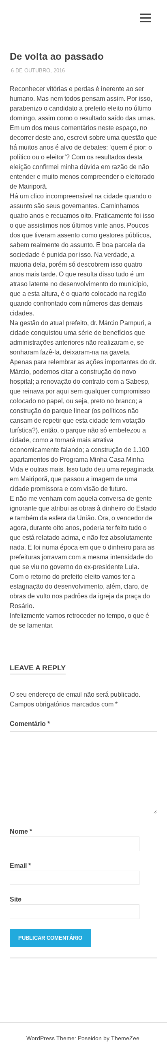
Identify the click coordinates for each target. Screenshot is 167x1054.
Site (15, 899)
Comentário (30, 723)
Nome (21, 831)
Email (20, 865)
